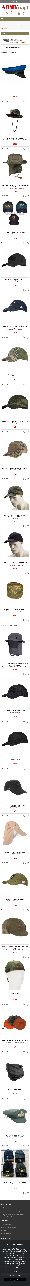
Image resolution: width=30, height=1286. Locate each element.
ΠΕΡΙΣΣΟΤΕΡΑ (15, 1267)
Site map (5, 1230)
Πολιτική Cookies (8, 1233)
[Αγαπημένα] (15, 13)
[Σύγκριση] (11, 13)
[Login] (19, 13)
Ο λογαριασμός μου (8, 1224)
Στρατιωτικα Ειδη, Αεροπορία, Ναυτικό (18, 25)
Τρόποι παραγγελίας (9, 1208)
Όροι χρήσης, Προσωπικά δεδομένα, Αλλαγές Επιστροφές (13, 1215)
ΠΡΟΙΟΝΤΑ (4, 25)
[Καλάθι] (23, 13)
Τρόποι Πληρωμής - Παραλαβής (12, 1211)
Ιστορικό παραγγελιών (9, 1227)
